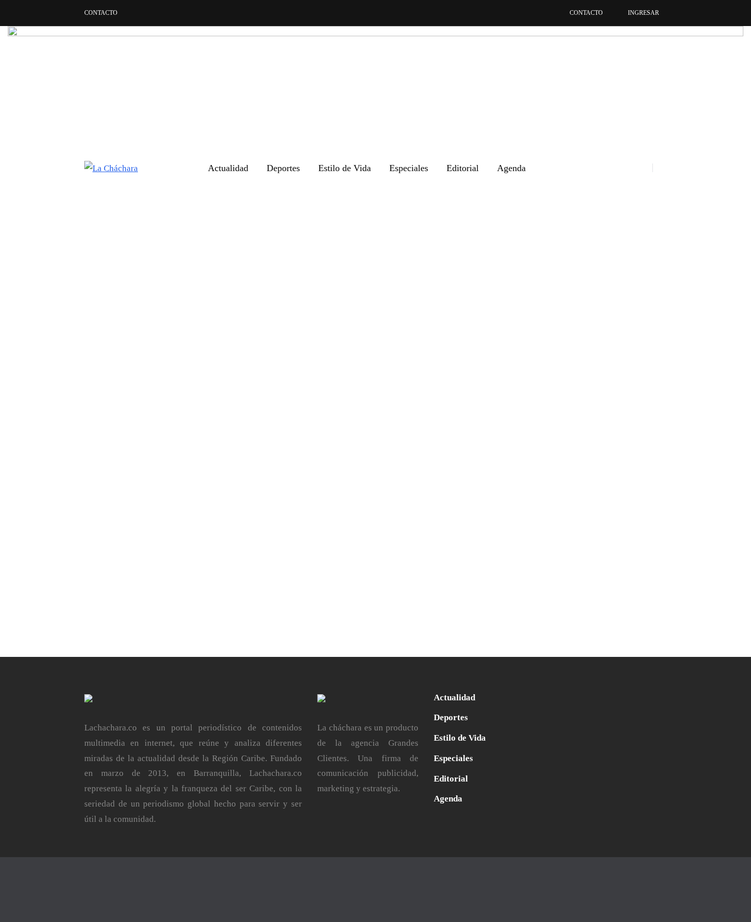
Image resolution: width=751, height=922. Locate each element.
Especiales (408, 168)
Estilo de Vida (344, 168)
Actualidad (228, 168)
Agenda (511, 168)
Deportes (283, 168)
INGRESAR (643, 12)
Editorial (463, 168)
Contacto (101, 12)
